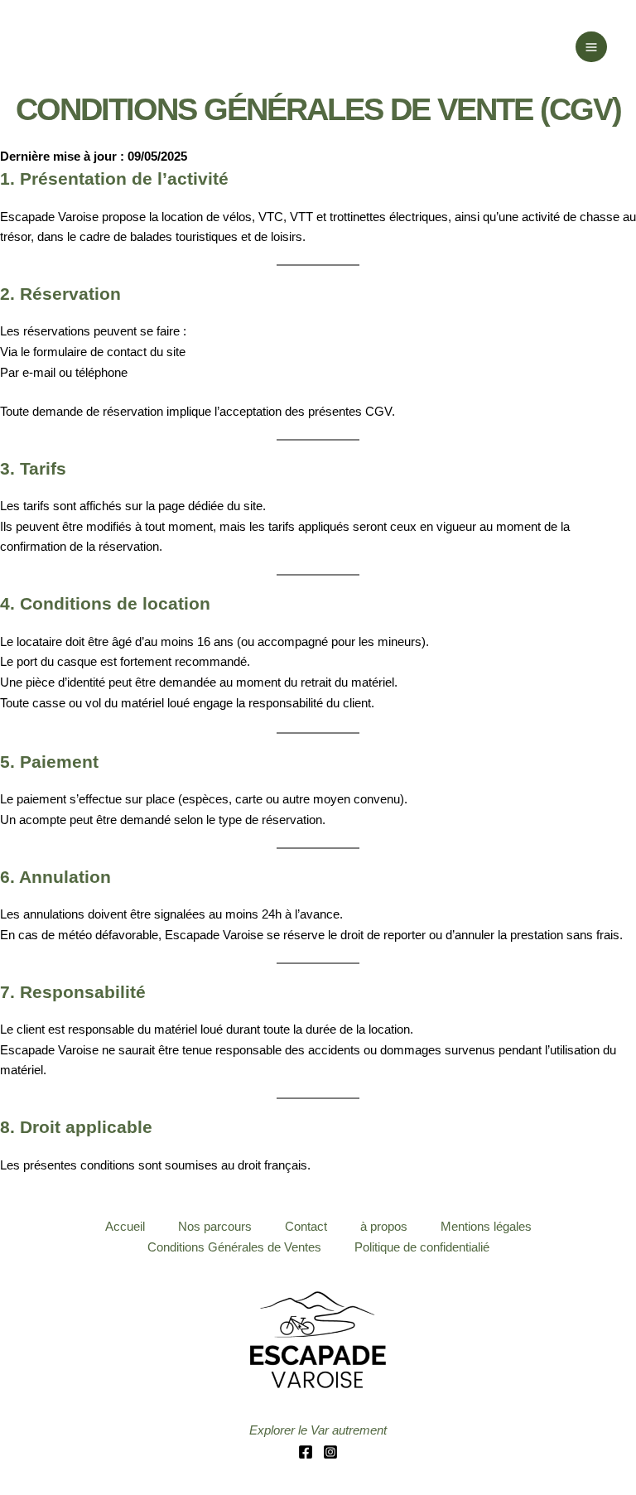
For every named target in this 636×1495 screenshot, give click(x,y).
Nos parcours (215, 1226)
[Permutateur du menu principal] (591, 47)
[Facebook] (305, 1451)
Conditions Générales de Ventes (234, 1247)
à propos (383, 1226)
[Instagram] (330, 1451)
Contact (306, 1226)
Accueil (125, 1226)
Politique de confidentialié (421, 1247)
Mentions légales (486, 1226)
